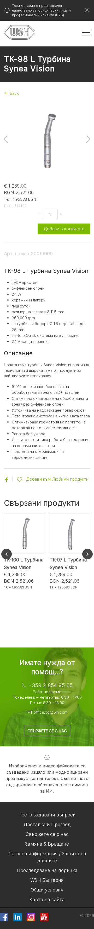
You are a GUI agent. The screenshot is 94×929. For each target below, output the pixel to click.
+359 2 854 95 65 (50, 685)
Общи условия (47, 890)
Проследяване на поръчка (47, 870)
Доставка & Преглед (47, 824)
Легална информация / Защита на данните (47, 857)
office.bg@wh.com (51, 712)
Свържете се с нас (47, 730)
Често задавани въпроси (47, 814)
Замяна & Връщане (47, 844)
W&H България (47, 880)
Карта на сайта (47, 899)
